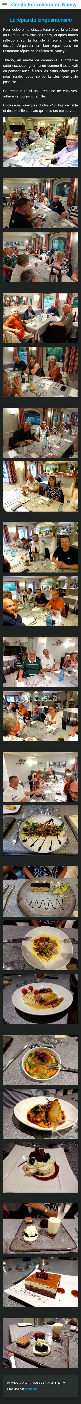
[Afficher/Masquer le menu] (4, 4)
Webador (31, 1388)
